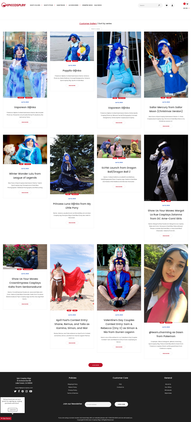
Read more (25, 122)
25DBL (67, 194)
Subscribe (121, 404)
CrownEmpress (28, 269)
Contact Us (120, 387)
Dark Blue (29, 97)
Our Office (168, 387)
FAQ (120, 384)
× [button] (23, 396)
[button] (15, 418)
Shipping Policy (72, 384)
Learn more (12, 410)
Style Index (168, 393)
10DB (162, 322)
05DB (19, 269)
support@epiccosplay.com (24, 388)
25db (115, 158)
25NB (69, 310)
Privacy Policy (72, 390)
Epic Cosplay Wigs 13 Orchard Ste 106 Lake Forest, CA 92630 (24, 380)
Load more (95, 365)
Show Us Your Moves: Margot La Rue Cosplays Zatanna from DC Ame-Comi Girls (166, 214)
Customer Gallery (88, 23)
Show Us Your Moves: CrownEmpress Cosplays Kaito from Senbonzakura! (25, 283)
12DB (21, 164)
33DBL (68, 61)
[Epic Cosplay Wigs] (13, 7)
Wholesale (168, 390)
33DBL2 (122, 310)
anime (168, 97)
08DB (115, 98)
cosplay (21, 97)
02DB (163, 97)
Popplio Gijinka (72, 70)
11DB (163, 201)
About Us (168, 384)
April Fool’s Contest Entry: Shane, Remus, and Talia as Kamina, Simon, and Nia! (72, 324)
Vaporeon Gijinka (25, 107)
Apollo (75, 61)
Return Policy (73, 387)
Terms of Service (72, 393)
